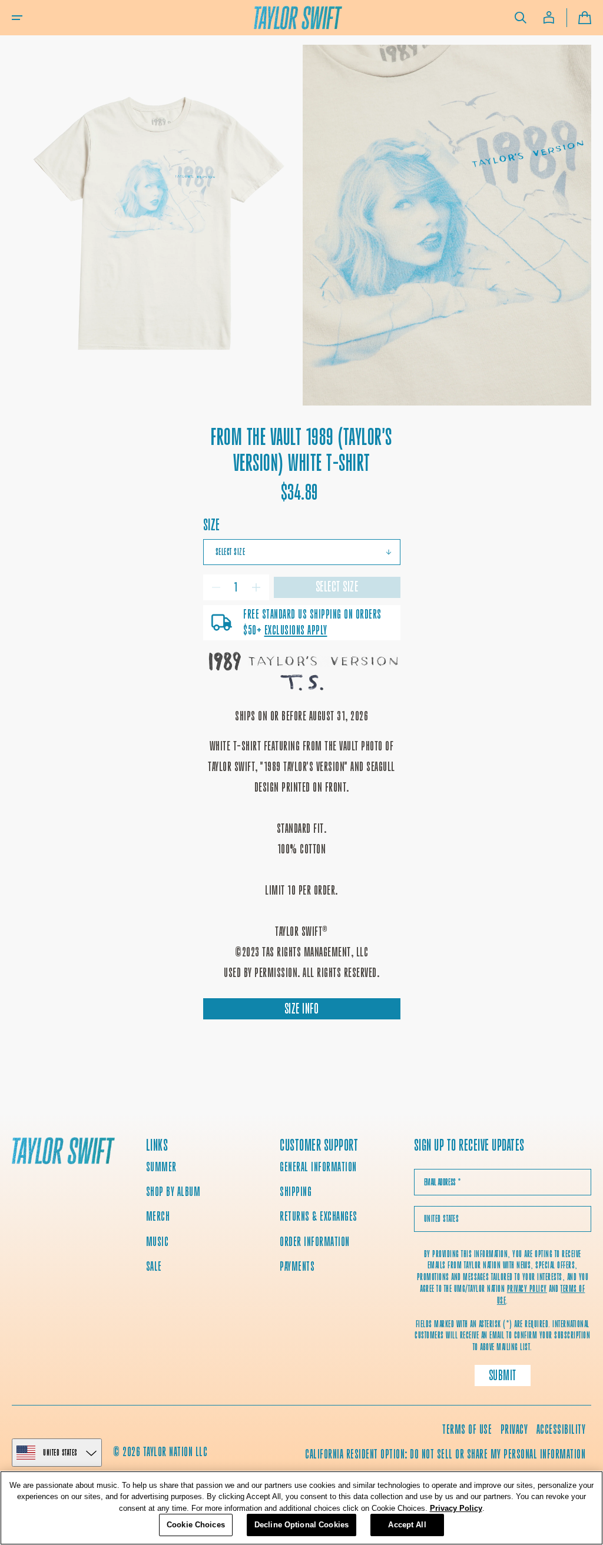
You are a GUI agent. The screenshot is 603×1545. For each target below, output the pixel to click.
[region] (301, 1508)
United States (60, 1452)
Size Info (301, 1008)
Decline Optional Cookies (301, 1524)
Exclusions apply (295, 630)
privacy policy (527, 1288)
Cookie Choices (196, 1524)
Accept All (407, 1524)
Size (211, 525)
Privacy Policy (456, 1508)
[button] (17, 18)
